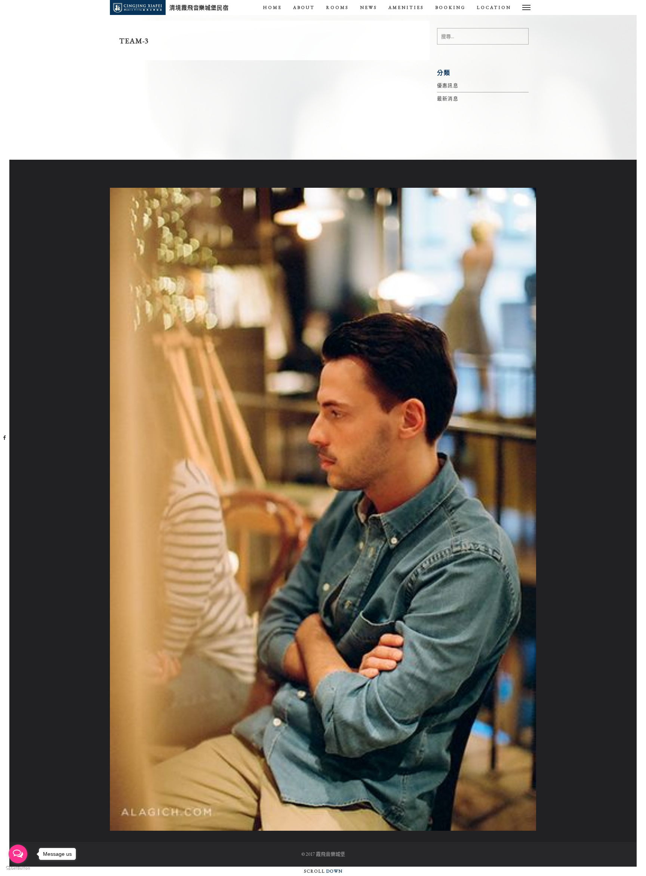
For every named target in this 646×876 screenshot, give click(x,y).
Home (272, 7)
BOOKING (450, 7)
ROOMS (337, 7)
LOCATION (494, 7)
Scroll (323, 871)
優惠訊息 (447, 85)
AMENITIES (406, 7)
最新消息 (447, 98)
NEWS (368, 7)
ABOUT (304, 7)
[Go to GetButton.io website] (18, 868)
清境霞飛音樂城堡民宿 (199, 7)
